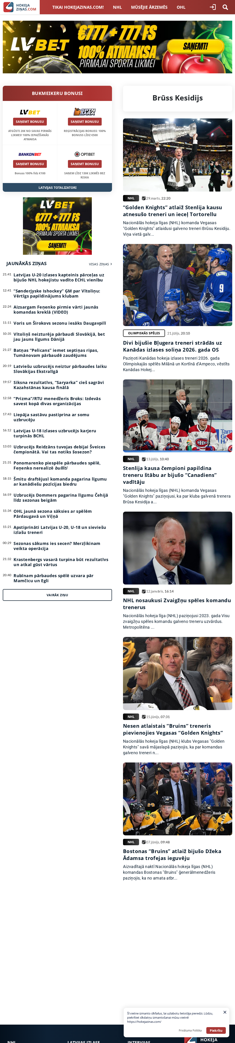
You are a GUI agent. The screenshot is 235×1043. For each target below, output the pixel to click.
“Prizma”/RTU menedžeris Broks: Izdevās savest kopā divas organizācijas (57, 401)
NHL (117, 7)
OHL (181, 7)
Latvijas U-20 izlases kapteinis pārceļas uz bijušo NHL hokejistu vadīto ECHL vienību (59, 277)
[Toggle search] (225, 7)
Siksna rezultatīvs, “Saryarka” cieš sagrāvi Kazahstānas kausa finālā (59, 385)
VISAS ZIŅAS (99, 264)
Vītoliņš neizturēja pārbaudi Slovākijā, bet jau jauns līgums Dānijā (59, 337)
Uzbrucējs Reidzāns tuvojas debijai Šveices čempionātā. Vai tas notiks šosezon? (59, 449)
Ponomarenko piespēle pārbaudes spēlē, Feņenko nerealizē (57, 465)
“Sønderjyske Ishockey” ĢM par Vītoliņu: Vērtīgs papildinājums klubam (57, 293)
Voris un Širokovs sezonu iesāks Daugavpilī (60, 323)
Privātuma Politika (190, 1030)
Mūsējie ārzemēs (149, 7)
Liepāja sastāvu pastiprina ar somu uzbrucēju (51, 417)
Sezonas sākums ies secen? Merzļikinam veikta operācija (57, 546)
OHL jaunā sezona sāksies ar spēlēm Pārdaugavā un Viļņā (53, 514)
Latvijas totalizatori (57, 187)
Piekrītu (216, 1030)
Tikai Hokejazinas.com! (78, 7)
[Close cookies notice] (225, 1012)
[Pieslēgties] (213, 7)
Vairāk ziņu (57, 595)
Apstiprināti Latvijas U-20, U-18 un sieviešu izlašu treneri (60, 530)
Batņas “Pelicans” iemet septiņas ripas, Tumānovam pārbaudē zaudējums (56, 353)
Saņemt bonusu (30, 121)
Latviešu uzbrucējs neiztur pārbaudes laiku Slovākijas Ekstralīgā (60, 369)
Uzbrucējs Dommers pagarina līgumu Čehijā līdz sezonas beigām (61, 498)
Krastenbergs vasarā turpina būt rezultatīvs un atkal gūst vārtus (61, 562)
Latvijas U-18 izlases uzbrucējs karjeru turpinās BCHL (55, 433)
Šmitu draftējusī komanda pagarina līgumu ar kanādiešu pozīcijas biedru (60, 481)
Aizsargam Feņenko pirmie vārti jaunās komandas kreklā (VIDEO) (56, 309)
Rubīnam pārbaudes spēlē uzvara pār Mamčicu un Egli (53, 578)
